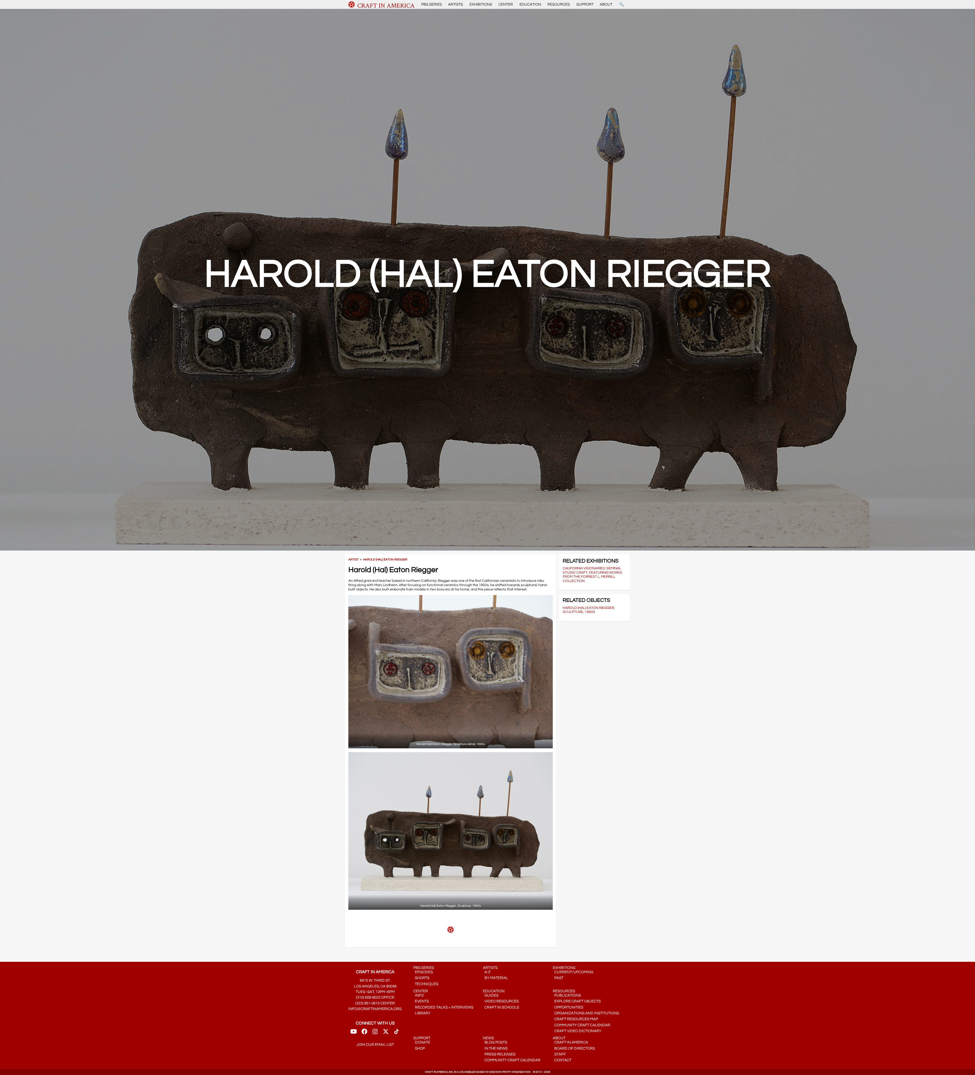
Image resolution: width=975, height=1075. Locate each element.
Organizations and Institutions (586, 1013)
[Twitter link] (385, 1033)
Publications (567, 995)
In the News (495, 1048)
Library (421, 1013)
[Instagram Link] (375, 1033)
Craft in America (570, 1042)
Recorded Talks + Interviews (443, 1007)
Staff (559, 1054)
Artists (455, 4)
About (606, 4)
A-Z (487, 972)
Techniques (425, 984)
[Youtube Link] (353, 1033)
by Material (495, 978)
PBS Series (431, 4)
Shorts (421, 978)
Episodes (423, 972)
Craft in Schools (501, 1007)
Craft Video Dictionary (577, 1031)
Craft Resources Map (575, 1019)
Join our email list (375, 1045)
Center (505, 4)
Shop (419, 1048)
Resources (558, 4)
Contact (562, 1060)
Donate (421, 1042)
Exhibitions (480, 4)
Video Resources (501, 1001)
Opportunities (568, 1007)
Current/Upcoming (573, 972)
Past (558, 978)
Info (418, 995)
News (488, 1038)
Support (584, 4)
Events (421, 1001)
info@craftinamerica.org (375, 1009)
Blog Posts (495, 1042)
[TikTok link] (396, 1033)
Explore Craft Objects (577, 1001)
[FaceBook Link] (364, 1033)
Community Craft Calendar (581, 1025)
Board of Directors (574, 1048)
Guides (490, 995)
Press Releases (499, 1054)
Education (530, 4)
